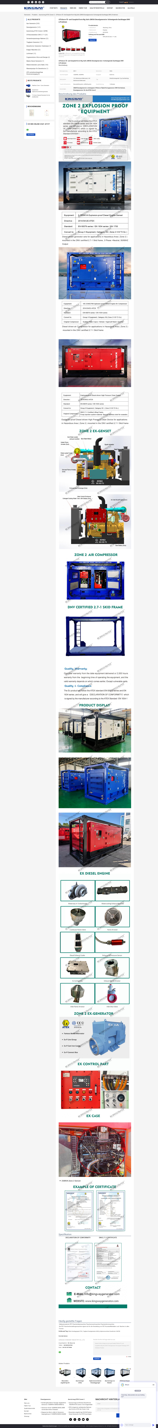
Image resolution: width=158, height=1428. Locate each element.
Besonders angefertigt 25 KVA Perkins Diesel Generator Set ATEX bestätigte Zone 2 (65, 1382)
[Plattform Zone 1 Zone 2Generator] (28, 85)
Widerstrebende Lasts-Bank (35, 65)
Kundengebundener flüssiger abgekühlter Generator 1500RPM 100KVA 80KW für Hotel (54, 1404)
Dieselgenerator (31, 27)
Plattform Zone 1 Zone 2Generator (40, 85)
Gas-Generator (31, 23)
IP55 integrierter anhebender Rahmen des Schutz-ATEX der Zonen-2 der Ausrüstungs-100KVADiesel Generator (80, 1408)
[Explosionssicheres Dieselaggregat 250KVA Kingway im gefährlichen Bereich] (95, 1372)
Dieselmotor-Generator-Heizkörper (37, 46)
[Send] (153, 1425)
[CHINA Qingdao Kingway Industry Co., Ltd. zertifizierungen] (31, 113)
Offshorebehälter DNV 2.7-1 (35, 35)
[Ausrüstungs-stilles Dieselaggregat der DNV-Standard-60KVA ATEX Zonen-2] (80, 1372)
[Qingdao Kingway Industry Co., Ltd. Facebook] (28, 2)
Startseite (54, 8)
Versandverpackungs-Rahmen (35, 38)
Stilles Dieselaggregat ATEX (75, 1331)
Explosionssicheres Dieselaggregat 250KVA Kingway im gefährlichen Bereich (95, 1382)
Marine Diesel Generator (34, 61)
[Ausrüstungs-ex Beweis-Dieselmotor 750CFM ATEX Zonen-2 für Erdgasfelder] (109, 1372)
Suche (107, 2)
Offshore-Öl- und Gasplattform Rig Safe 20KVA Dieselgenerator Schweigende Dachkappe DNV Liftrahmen (72, 55)
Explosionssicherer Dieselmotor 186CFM (110, 1331)
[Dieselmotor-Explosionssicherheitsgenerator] (28, 91)
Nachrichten (120, 8)
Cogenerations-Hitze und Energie (37, 57)
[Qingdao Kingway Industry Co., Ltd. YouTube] (39, 2)
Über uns (73, 8)
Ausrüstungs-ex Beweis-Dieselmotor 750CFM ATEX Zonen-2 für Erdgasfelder (110, 1382)
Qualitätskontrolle (97, 8)
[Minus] (153, 1385)
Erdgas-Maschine (31, 50)
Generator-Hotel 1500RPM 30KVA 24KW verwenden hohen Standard (53, 1408)
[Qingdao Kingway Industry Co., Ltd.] (34, 8)
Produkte (63, 8)
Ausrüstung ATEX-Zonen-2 (47, 14)
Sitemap (26, 1416)
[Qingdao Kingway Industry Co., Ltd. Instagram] (43, 2)
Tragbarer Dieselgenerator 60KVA (91, 1331)
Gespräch (121, 2)
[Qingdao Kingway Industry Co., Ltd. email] (28, 130)
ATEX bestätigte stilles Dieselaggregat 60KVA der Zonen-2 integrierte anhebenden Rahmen (124, 1382)
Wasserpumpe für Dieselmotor (36, 68)
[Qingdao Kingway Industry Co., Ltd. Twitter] (32, 2)
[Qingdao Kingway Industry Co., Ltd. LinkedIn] (36, 2)
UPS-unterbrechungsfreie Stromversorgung (34, 73)
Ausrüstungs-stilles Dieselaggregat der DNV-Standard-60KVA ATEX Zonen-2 (80, 1382)
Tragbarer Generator (32, 42)
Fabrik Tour (83, 8)
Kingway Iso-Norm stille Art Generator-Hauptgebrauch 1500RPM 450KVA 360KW (54, 1413)
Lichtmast (29, 53)
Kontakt (110, 8)
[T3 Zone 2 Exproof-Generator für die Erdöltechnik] (28, 96)
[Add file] (122, 1425)
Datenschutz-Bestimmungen (50, 1426)
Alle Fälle (131, 8)
